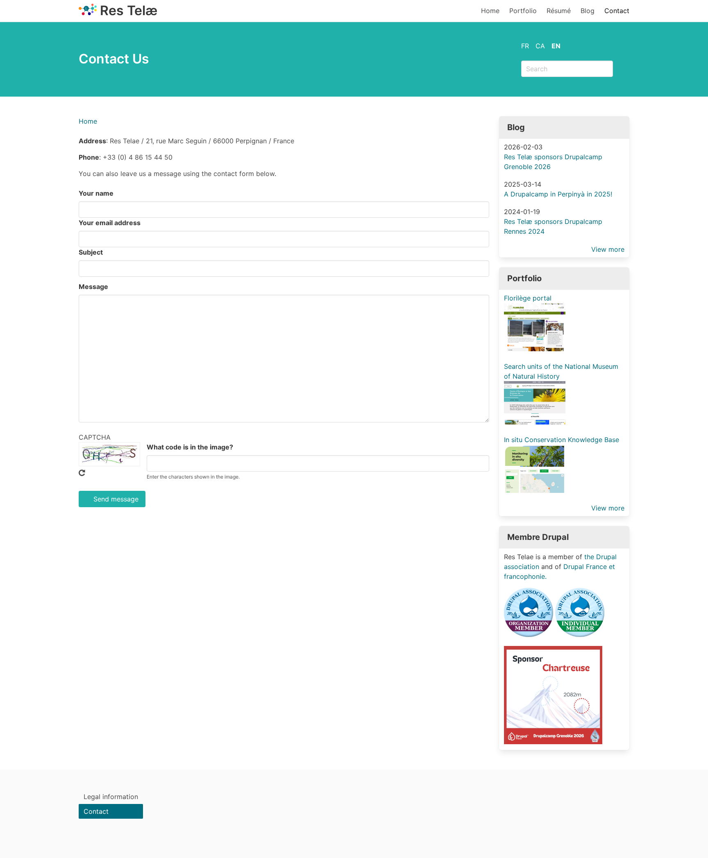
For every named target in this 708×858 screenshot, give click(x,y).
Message (93, 286)
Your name (96, 193)
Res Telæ (128, 10)
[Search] (621, 69)
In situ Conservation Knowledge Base (561, 440)
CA (540, 46)
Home (490, 11)
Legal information (111, 797)
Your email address (110, 223)
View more (607, 249)
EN (555, 46)
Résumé (559, 11)
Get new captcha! (82, 473)
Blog (588, 11)
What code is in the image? (190, 447)
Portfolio (523, 11)
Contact (616, 11)
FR (525, 46)
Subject (91, 252)
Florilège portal (527, 298)
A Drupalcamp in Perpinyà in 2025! (558, 194)
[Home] (88, 13)
